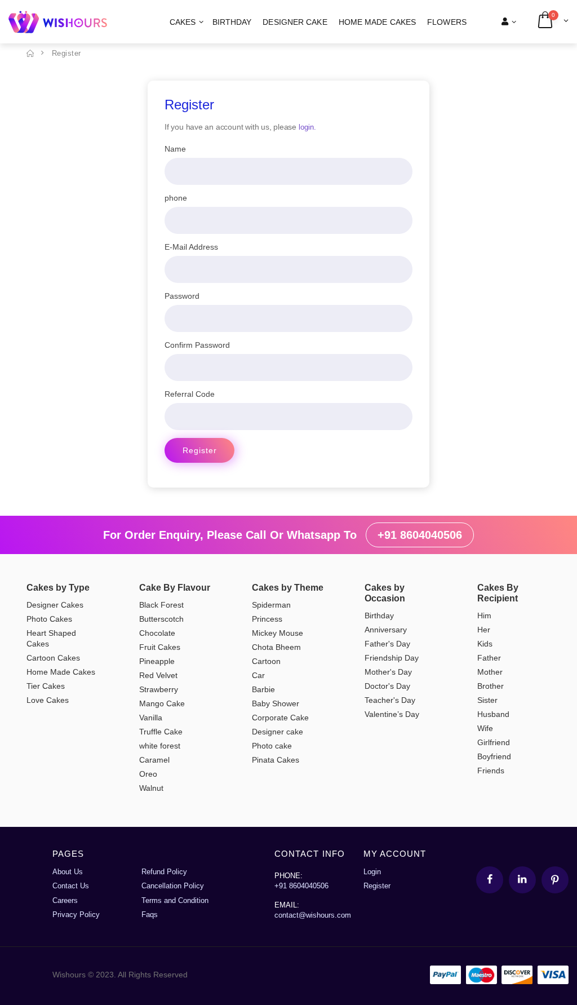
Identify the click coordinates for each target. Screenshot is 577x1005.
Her (483, 629)
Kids (484, 643)
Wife (485, 728)
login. (307, 127)
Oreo (148, 773)
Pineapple (157, 661)
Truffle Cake (161, 731)
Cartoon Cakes (53, 657)
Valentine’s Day (392, 714)
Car (258, 675)
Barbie (263, 689)
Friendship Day (392, 657)
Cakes (183, 21)
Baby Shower (275, 703)
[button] (552, 21)
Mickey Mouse (277, 632)
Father (489, 657)
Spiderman (271, 604)
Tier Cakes (45, 685)
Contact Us (70, 886)
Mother (490, 671)
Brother (490, 685)
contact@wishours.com (312, 915)
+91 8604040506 (420, 535)
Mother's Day (388, 671)
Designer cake (295, 21)
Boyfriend (494, 756)
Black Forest (161, 604)
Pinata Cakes (275, 759)
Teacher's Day (390, 700)
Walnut (151, 788)
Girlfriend (493, 742)
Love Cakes (47, 700)
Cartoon (266, 661)
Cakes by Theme (287, 587)
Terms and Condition (174, 900)
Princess (267, 618)
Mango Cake (162, 703)
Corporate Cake (280, 717)
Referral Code (190, 394)
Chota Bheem (276, 647)
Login (372, 871)
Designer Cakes (54, 604)
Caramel (154, 759)
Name (175, 148)
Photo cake (272, 745)
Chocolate (157, 632)
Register (200, 450)
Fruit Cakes (159, 647)
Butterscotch (161, 618)
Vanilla (150, 717)
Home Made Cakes (377, 21)
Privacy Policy (76, 914)
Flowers (447, 21)
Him (484, 615)
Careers (65, 900)
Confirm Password (197, 344)
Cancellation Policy (172, 886)
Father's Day (387, 643)
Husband (493, 714)
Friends (490, 770)
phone (176, 197)
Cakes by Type (58, 587)
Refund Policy (164, 871)
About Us (67, 871)
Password (182, 295)
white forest (159, 745)
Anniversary (386, 629)
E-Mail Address (191, 246)
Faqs (149, 914)
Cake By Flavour (174, 587)
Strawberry (158, 689)
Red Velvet (158, 675)
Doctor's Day (387, 685)
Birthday (232, 21)
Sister (487, 700)
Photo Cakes (49, 618)
